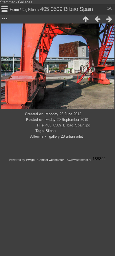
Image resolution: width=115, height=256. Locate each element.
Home (14, 10)
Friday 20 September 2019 (66, 120)
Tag (24, 10)
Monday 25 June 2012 (63, 114)
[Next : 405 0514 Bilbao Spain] (109, 19)
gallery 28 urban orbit (66, 136)
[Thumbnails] (86, 19)
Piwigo (30, 159)
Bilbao (32, 10)
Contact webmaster (50, 159)
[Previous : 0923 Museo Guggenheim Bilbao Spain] (97, 19)
